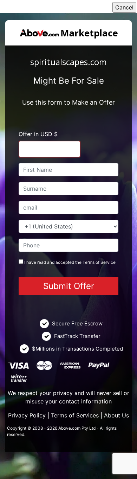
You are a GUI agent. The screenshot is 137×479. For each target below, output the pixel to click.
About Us (116, 415)
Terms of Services (75, 415)
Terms (88, 262)
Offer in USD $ (38, 134)
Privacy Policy (27, 415)
